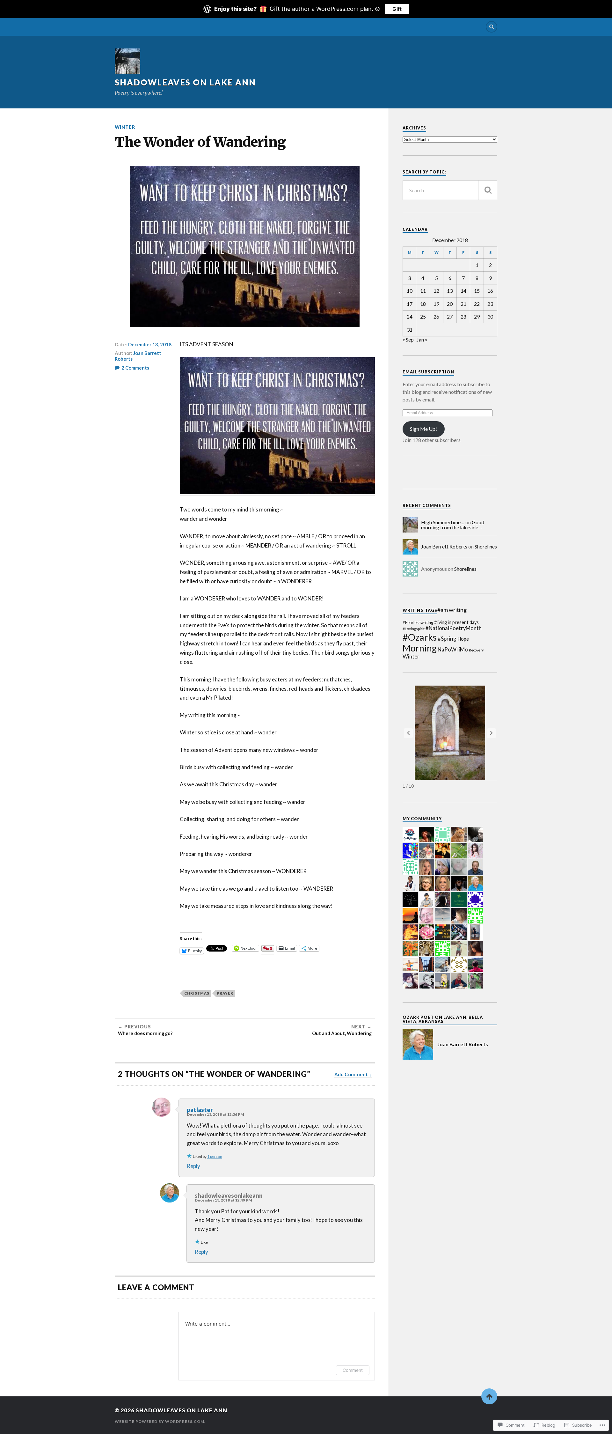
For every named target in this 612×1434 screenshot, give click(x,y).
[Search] (491, 27)
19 (436, 304)
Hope (463, 639)
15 (477, 291)
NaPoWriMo (453, 649)
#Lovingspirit (414, 628)
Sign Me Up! (423, 429)
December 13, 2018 (149, 344)
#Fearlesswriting (418, 622)
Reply (193, 1166)
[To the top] (489, 1396)
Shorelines (486, 546)
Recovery (476, 650)
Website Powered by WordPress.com (159, 1421)
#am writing (452, 609)
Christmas (196, 993)
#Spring (447, 638)
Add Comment (351, 1074)
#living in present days (456, 622)
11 (423, 291)
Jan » (422, 339)
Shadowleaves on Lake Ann (185, 82)
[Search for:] (450, 190)
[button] (491, 733)
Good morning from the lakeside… (452, 524)
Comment (353, 1370)
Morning (420, 648)
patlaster (200, 1109)
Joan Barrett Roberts (138, 356)
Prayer (225, 993)
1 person (214, 1156)
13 (450, 291)
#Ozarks (420, 637)
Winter (125, 127)
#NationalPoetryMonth (454, 628)
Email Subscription (428, 371)
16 (490, 291)
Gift (397, 9)
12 (436, 291)
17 (409, 304)
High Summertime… (442, 522)
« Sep (408, 339)
